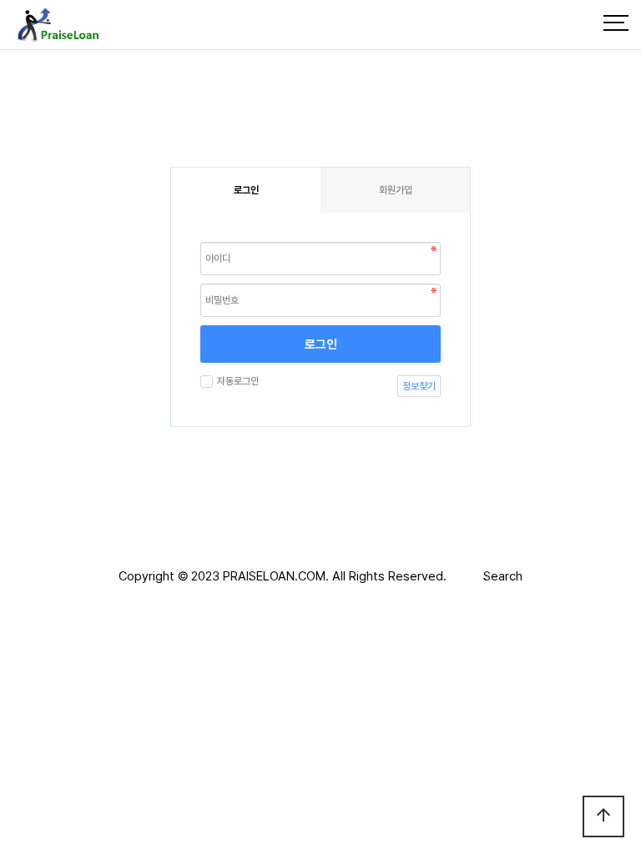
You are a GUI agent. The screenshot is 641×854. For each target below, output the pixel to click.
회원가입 (395, 190)
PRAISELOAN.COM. (276, 576)
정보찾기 (419, 386)
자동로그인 (238, 381)
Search (502, 576)
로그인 (321, 344)
